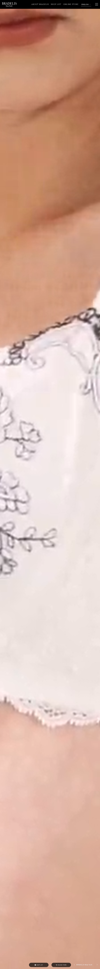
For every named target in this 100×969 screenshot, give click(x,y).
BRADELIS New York (84, 965)
